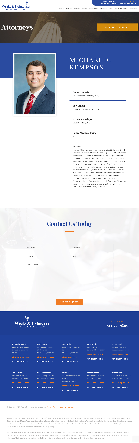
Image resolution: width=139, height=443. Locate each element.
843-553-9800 (117, 325)
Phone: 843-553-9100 (120, 354)
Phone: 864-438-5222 (95, 383)
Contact (133, 9)
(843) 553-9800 (108, 3)
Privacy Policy (52, 407)
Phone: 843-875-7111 (95, 354)
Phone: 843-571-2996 (70, 357)
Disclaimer (62, 407)
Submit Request (69, 302)
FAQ (110, 9)
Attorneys (93, 9)
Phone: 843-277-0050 (20, 383)
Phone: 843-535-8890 (70, 386)
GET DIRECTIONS (19, 362)
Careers (103, 9)
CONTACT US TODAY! (117, 27)
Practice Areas (80, 9)
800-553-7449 (128, 3)
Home (61, 9)
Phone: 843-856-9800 (45, 357)
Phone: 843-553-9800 (20, 357)
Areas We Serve (120, 9)
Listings (71, 407)
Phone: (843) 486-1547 (120, 383)
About (69, 9)
